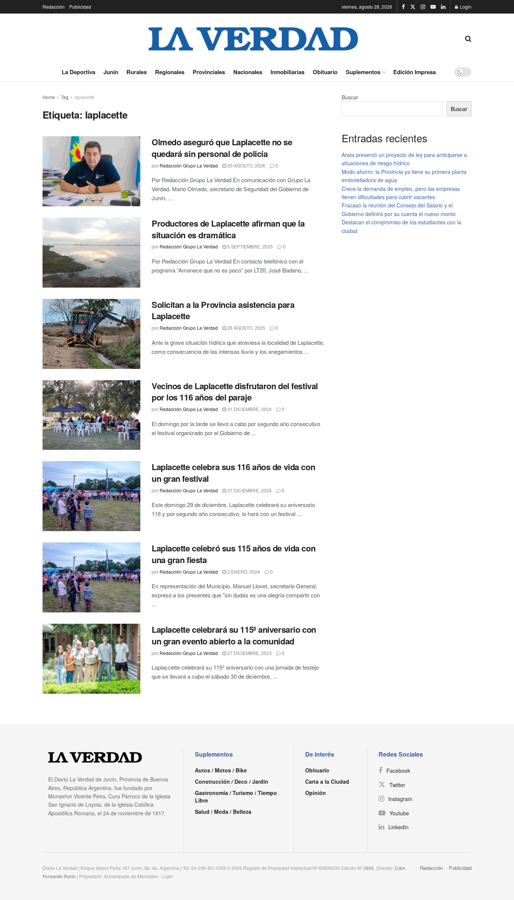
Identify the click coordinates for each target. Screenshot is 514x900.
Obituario (325, 72)
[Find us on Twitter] (412, 7)
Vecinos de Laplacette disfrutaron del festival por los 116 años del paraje (235, 392)
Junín (110, 72)
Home (49, 97)
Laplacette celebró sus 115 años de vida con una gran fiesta (233, 554)
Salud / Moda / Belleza (223, 811)
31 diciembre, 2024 (249, 409)
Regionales (169, 72)
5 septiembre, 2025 (249, 246)
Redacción (54, 6)
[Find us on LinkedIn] (443, 7)
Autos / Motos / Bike (221, 770)
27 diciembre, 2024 (249, 490)
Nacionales (247, 72)
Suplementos (363, 72)
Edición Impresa (414, 72)
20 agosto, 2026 (245, 165)
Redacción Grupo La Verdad (189, 165)
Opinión (315, 792)
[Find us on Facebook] (403, 7)
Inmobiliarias (287, 72)
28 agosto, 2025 (245, 327)
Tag (64, 97)
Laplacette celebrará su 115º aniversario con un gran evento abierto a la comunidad (234, 635)
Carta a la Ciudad (327, 781)
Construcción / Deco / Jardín (231, 781)
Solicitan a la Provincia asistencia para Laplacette (223, 310)
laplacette (84, 97)
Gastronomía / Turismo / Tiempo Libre (236, 796)
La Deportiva (78, 72)
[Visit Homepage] (254, 38)
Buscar (350, 97)
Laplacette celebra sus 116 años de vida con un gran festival (233, 472)
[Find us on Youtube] (433, 7)
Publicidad (80, 6)
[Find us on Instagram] (423, 7)
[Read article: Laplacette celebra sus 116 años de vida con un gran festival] (91, 496)
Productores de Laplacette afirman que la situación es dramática (228, 229)
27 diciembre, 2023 (249, 653)
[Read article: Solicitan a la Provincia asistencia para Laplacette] (91, 334)
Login (465, 6)
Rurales (136, 72)
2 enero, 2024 (243, 571)
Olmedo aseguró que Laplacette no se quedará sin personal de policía (222, 148)
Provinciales (209, 72)
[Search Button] (468, 38)
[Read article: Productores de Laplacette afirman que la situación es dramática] (91, 253)
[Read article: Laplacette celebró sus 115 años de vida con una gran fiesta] (91, 577)
